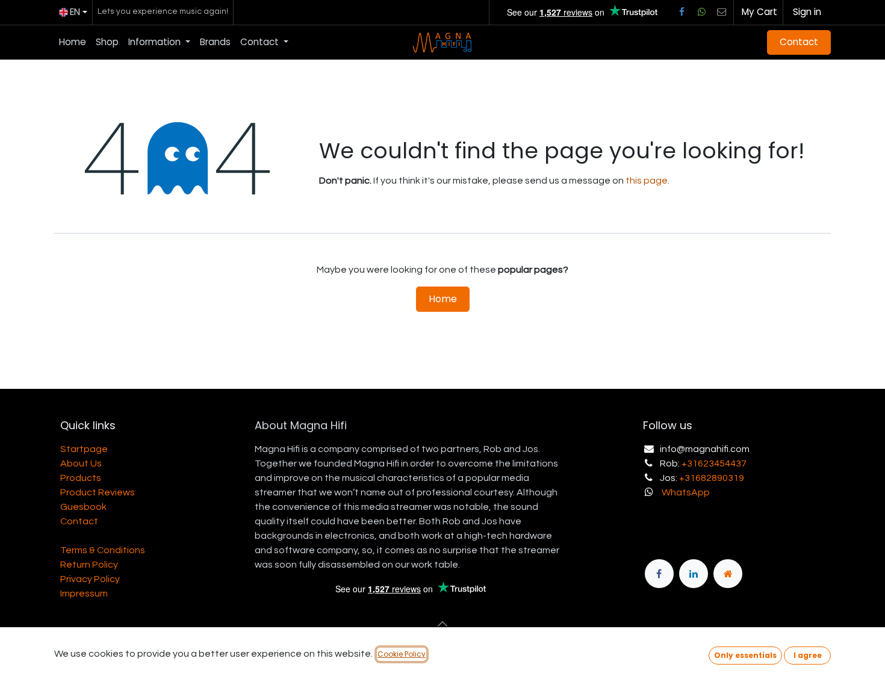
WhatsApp (686, 492)
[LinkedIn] (693, 573)
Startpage (84, 449)
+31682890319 (711, 478)
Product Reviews (97, 492)
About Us (81, 463)
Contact (799, 42)
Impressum (84, 593)
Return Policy (89, 564)
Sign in (807, 11)
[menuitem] (72, 42)
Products (80, 478)
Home (443, 299)
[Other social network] (722, 12)
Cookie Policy (401, 654)
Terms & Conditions (102, 550)
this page (647, 180)
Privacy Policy (90, 579)
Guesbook (83, 507)
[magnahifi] (727, 573)
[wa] (701, 12)
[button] (442, 623)
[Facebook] (681, 12)
